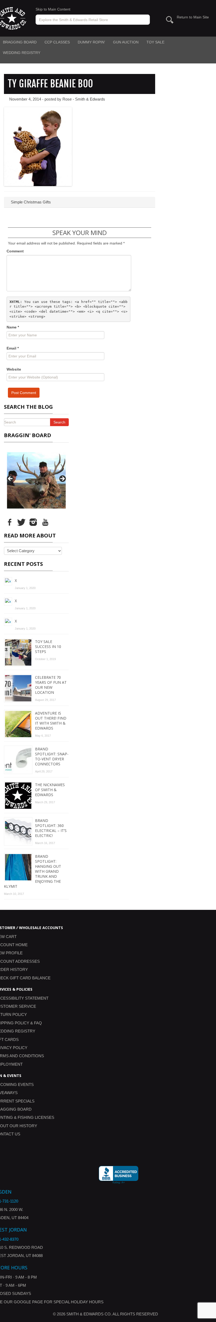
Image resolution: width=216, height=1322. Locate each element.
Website (14, 369)
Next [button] (62, 479)
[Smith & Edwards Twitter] (21, 522)
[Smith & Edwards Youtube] (45, 522)
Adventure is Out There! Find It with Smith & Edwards (50, 721)
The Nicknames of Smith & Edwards (50, 789)
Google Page (28, 1302)
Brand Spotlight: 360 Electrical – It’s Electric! (51, 828)
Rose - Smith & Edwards (83, 99)
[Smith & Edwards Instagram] (33, 522)
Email (13, 348)
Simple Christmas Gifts (30, 202)
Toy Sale (155, 42)
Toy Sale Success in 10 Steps (48, 646)
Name (13, 327)
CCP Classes (57, 42)
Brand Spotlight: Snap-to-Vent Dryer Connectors (51, 756)
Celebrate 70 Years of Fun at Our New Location (51, 685)
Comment (15, 251)
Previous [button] (10, 479)
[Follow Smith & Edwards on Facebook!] (9, 522)
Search (59, 422)
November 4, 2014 (25, 99)
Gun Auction (126, 42)
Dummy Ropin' (91, 42)
